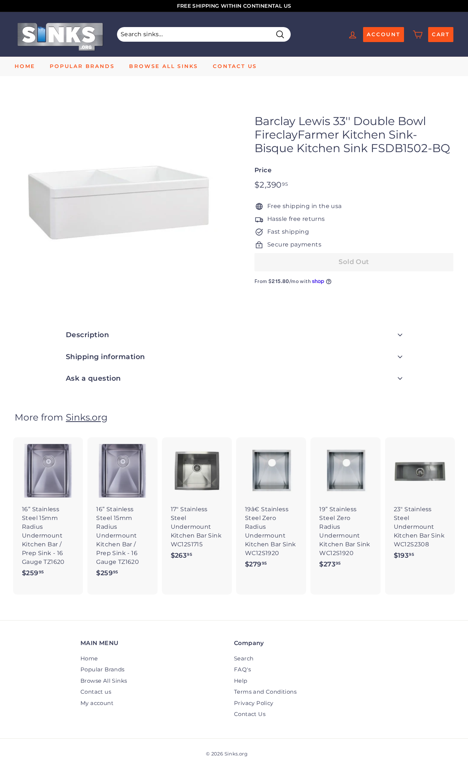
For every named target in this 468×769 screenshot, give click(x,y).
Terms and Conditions (265, 691)
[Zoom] (122, 202)
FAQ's (242, 669)
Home (25, 66)
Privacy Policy (253, 703)
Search (243, 658)
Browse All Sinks (163, 66)
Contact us (235, 66)
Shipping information (105, 357)
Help (241, 680)
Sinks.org (86, 417)
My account (96, 703)
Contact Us (249, 713)
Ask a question (93, 378)
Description (87, 335)
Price (263, 170)
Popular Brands (82, 66)
